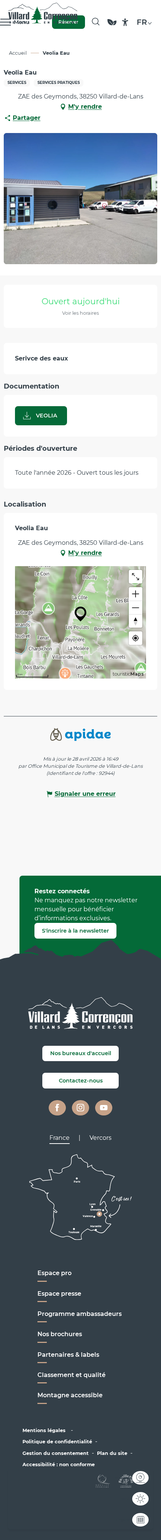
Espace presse (59, 1293)
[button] (95, 22)
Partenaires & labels (68, 1354)
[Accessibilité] (125, 22)
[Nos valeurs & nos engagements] (112, 25)
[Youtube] (104, 1108)
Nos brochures (59, 1334)
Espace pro (54, 1273)
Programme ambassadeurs (80, 1313)
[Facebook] (57, 1108)
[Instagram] (80, 1108)
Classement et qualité (71, 1375)
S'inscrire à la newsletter (75, 930)
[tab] (59, 1137)
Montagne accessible (70, 1395)
